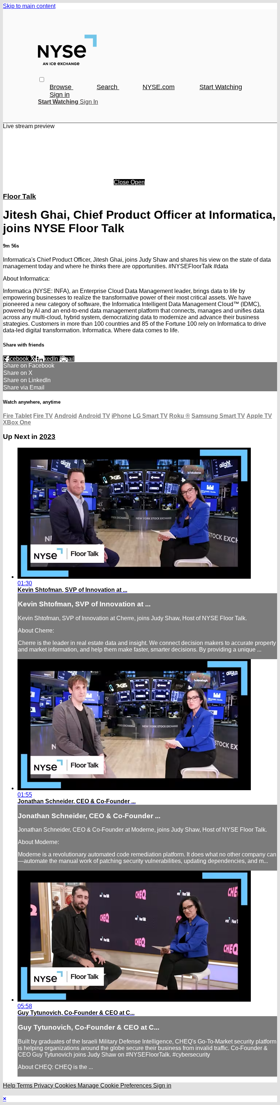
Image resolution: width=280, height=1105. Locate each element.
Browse (61, 87)
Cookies (66, 1085)
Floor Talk (19, 196)
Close (122, 182)
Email (66, 359)
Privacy (44, 1085)
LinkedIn (47, 359)
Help (10, 1085)
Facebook (16, 359)
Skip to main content (29, 6)
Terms (25, 1085)
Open (138, 182)
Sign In (89, 102)
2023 (47, 436)
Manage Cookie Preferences (115, 1085)
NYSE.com (159, 87)
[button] (41, 79)
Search (108, 87)
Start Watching (220, 87)
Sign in (60, 94)
